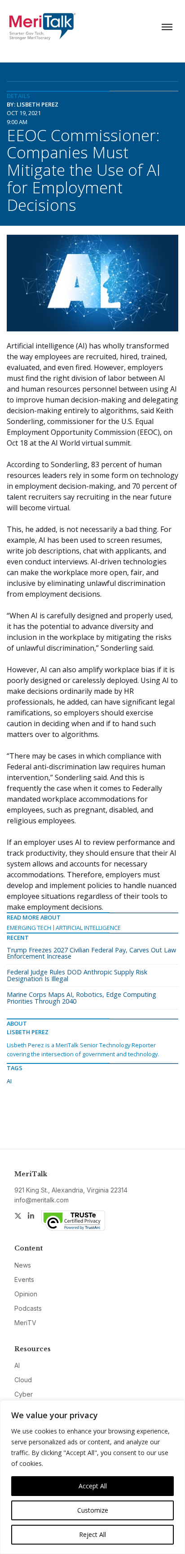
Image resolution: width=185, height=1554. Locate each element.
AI (9, 1081)
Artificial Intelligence (88, 928)
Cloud (23, 1380)
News (22, 1265)
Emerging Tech (29, 928)
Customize (92, 1510)
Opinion (25, 1294)
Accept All (93, 1486)
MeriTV (25, 1322)
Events (24, 1279)
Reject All (92, 1534)
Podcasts (28, 1308)
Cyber (23, 1394)
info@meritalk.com (41, 1200)
